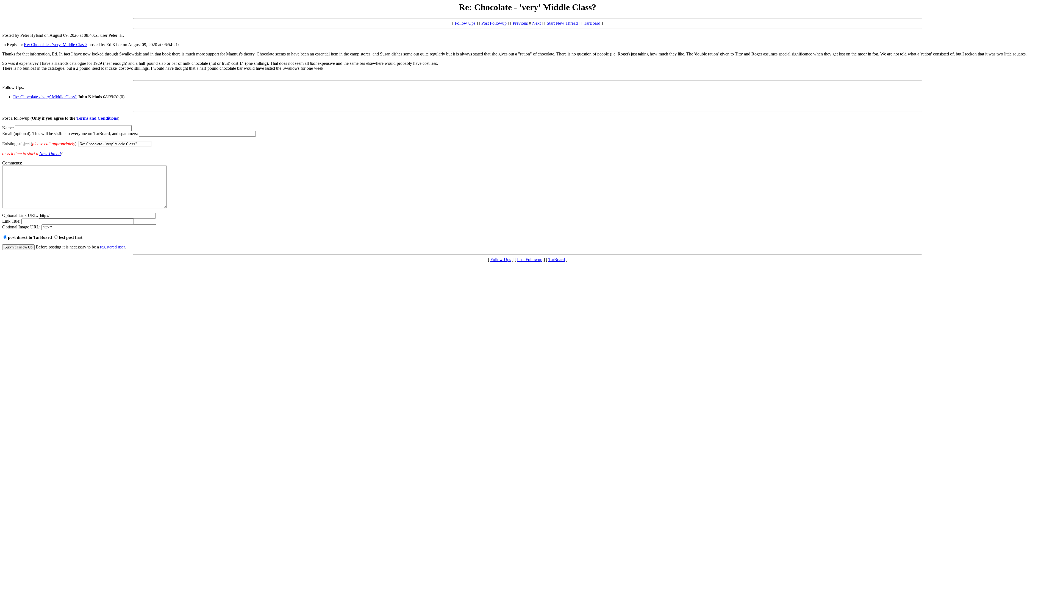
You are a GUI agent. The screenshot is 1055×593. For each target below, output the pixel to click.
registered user (112, 247)
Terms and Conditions (97, 118)
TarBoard (592, 23)
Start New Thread (562, 23)
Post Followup (494, 23)
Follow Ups (465, 23)
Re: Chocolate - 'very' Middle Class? (55, 44)
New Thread (50, 153)
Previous (520, 23)
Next (536, 23)
